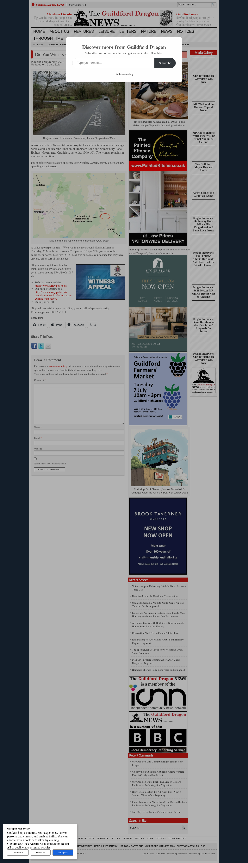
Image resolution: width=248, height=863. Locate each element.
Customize (18, 852)
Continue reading (124, 74)
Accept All (62, 852)
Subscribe (165, 63)
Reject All (40, 852)
